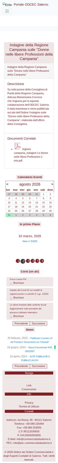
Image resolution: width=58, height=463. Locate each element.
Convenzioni (29, 389)
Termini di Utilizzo (29, 406)
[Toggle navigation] (7, 11)
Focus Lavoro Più (18, 279)
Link (29, 385)
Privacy (29, 402)
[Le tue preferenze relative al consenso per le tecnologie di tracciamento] (55, 347)
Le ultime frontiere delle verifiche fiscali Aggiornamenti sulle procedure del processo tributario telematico (28, 309)
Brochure (18, 283)
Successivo (38, 323)
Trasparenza (29, 381)
